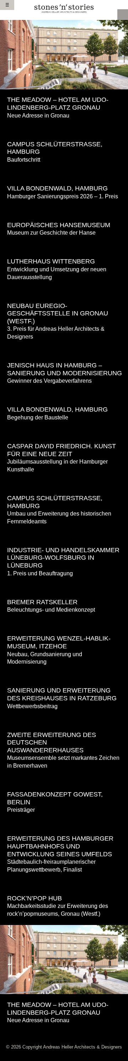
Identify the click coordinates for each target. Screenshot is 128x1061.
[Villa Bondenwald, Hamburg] (64, 174)
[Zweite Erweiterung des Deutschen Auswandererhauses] (64, 720)
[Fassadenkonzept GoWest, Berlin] (64, 780)
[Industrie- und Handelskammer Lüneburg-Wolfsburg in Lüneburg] (64, 535)
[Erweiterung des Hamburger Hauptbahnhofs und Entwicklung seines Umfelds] (64, 824)
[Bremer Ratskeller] (64, 587)
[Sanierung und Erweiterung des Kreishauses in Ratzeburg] (64, 676)
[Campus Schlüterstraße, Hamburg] (64, 129)
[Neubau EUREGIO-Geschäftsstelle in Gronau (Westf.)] (64, 291)
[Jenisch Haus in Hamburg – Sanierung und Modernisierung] (64, 351)
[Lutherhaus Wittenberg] (64, 247)
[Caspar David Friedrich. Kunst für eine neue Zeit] (64, 432)
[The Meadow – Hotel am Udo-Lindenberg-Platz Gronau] (64, 54)
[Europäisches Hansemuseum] (64, 210)
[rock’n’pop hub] (64, 883)
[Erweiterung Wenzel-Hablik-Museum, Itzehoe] (64, 624)
